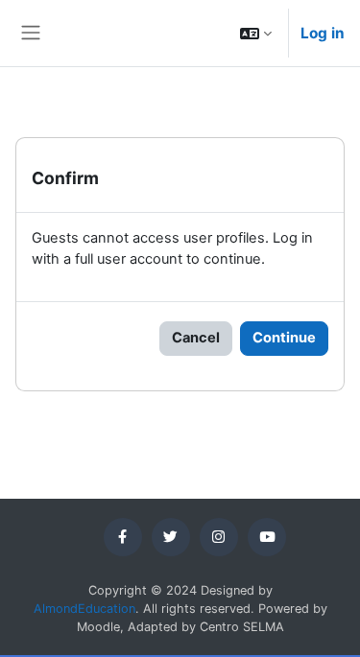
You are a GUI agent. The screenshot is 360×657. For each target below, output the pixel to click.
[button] (256, 33)
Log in (322, 33)
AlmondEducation (84, 608)
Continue (284, 337)
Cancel (196, 337)
